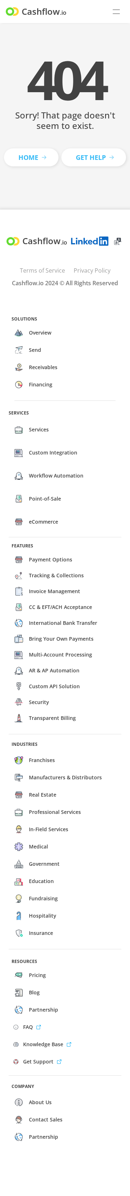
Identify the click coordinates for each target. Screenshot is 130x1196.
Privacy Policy (92, 270)
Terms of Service (42, 270)
